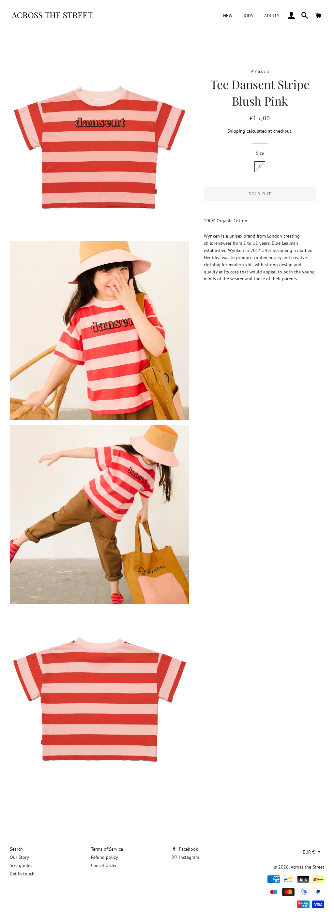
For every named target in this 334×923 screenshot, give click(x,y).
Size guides (21, 865)
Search (16, 849)
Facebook (188, 849)
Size (260, 153)
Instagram (188, 857)
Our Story (19, 857)
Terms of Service (107, 849)
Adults (271, 16)
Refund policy (104, 857)
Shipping (236, 131)
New (228, 16)
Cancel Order (104, 865)
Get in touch (22, 874)
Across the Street (307, 867)
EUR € (309, 852)
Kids (248, 16)
